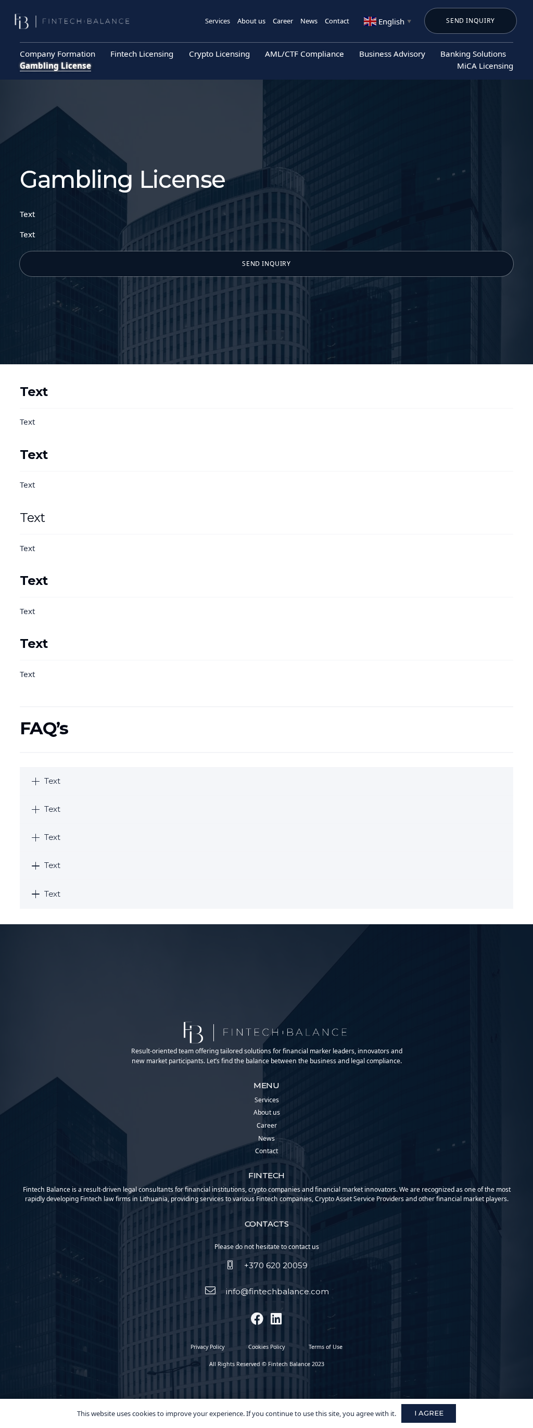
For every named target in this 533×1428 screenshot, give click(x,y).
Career (267, 1125)
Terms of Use (325, 1346)
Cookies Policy (266, 1346)
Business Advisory (392, 53)
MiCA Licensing (485, 65)
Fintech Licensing (141, 53)
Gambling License (55, 65)
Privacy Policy (207, 1346)
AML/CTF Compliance (304, 53)
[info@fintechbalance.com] (215, 1291)
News (266, 1138)
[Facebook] (257, 1319)
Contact (266, 1150)
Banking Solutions (473, 53)
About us (266, 1112)
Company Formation (57, 53)
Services (267, 1099)
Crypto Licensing (219, 53)
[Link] (73, 20)
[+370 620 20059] (235, 1266)
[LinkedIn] (276, 1319)
